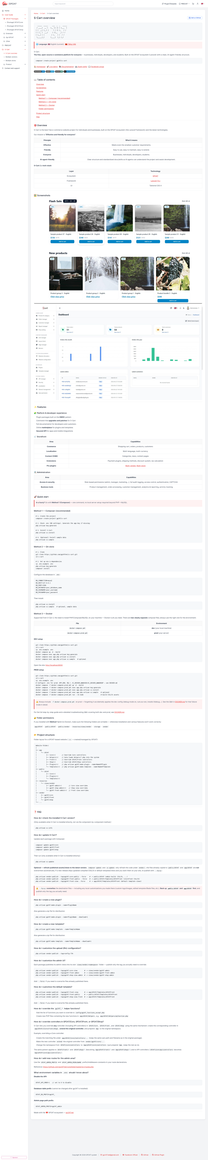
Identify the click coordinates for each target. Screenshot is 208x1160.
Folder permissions (46, 109)
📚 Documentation (66, 67)
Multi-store (141, 466)
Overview (40, 84)
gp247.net (70, 1113)
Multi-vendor (130, 466)
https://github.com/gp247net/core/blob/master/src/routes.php (68, 1067)
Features (39, 91)
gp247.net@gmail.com (111, 1155)
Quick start (40, 95)
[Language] (203, 3)
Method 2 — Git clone (47, 102)
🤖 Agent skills (81, 67)
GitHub (145, 1155)
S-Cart (42, 13)
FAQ (38, 117)
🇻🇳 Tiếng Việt (70, 44)
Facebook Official (131, 1155)
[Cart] (193, 4)
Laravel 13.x (155, 181)
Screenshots (41, 88)
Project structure (43, 113)
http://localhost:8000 (54, 665)
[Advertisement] (96, 1134)
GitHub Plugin (159, 1155)
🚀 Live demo (52, 67)
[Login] (197, 4)
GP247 (155, 176)
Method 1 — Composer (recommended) (54, 98)
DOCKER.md (180, 702)
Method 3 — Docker (47, 105)
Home (36, 13)
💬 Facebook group (96, 67)
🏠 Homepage (39, 67)
